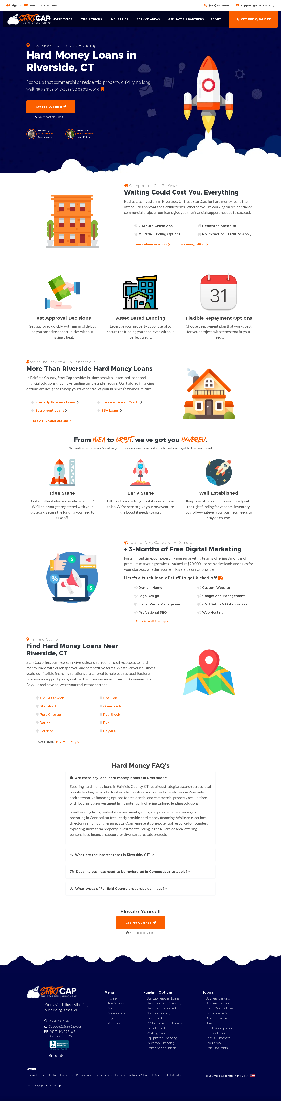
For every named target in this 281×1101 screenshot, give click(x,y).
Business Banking (218, 998)
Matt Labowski (85, 133)
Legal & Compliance (219, 1028)
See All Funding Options (51, 420)
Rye (106, 723)
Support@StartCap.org (257, 5)
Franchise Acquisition (161, 1048)
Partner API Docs (138, 1075)
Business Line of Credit (120, 402)
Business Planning (218, 1003)
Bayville (109, 731)
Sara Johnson (45, 133)
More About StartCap (152, 244)
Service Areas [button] (148, 19)
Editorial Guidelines (61, 1075)
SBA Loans (110, 411)
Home (38, 19)
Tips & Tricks (116, 1003)
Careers (120, 1075)
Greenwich (112, 706)
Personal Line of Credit (162, 1008)
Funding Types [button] (60, 19)
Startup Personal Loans (163, 998)
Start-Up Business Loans (55, 402)
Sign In (16, 5)
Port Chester (51, 715)
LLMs (155, 1075)
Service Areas (104, 1075)
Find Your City (57, 742)
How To (211, 1023)
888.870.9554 (59, 1021)
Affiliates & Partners (186, 19)
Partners (114, 1023)
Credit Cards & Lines (219, 1008)
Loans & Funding (217, 1033)
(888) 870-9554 (219, 5)
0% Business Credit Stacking (166, 1023)
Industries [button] (119, 19)
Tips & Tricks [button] (91, 19)
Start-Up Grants (217, 1048)
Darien (45, 723)
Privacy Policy (84, 1075)
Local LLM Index (171, 1075)
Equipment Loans (49, 411)
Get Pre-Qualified (256, 19)
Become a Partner (43, 5)
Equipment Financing (162, 1038)
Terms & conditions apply (152, 621)
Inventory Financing (160, 1043)
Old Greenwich (52, 698)
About (215, 19)
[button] (140, 778)
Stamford (48, 706)
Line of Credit (156, 1028)
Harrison (47, 731)
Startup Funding (158, 1013)
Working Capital (158, 1033)
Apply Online (116, 1013)
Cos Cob (110, 698)
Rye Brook (111, 715)
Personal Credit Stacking (164, 1003)
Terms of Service (36, 1075)
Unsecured (154, 1018)
